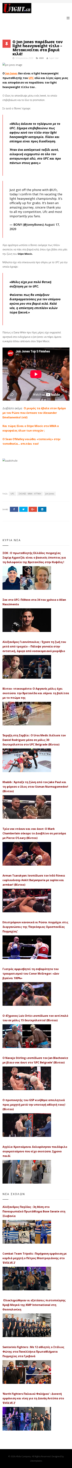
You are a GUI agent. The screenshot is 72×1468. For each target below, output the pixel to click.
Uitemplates (36, 1460)
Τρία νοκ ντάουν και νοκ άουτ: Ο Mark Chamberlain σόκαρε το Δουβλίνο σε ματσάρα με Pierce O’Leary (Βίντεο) (34, 833)
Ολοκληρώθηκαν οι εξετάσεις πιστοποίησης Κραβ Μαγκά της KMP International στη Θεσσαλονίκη (34, 1304)
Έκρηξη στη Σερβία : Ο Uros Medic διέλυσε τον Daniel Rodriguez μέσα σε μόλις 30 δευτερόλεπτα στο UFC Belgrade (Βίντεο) (34, 739)
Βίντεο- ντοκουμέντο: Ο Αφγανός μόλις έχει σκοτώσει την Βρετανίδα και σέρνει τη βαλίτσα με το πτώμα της (36, 693)
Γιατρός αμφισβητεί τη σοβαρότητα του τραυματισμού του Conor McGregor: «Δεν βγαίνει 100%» (31, 973)
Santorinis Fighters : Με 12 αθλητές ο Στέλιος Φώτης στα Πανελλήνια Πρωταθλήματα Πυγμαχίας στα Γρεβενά (33, 1351)
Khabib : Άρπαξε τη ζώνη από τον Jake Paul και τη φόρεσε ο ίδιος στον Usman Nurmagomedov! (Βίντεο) (35, 786)
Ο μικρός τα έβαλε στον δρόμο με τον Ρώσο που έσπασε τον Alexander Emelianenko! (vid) (34, 412)
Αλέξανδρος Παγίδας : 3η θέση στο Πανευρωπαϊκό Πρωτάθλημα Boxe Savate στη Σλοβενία (34, 1211)
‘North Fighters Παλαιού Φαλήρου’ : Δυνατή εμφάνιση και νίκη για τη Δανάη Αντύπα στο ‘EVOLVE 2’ (33, 1398)
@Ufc (53, 190)
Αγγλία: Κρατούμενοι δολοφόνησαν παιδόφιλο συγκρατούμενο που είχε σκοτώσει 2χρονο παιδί (35, 1151)
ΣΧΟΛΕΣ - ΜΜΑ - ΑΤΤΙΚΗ (30, 493)
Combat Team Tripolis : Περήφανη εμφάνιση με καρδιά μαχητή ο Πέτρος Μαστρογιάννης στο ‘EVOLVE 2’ (35, 1258)
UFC (31, 78)
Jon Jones (11, 73)
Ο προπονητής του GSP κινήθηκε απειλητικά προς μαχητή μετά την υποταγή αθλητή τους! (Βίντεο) (34, 1104)
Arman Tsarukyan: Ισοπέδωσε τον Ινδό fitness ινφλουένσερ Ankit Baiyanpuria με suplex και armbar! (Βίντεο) (34, 880)
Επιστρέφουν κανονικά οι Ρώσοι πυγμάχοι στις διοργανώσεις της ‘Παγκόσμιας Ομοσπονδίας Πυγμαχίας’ (35, 926)
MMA (41, 58)
